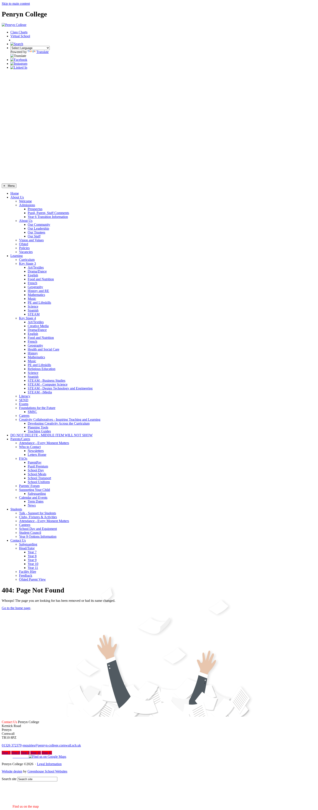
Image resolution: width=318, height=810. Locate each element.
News (32, 505)
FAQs (23, 458)
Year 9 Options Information (37, 536)
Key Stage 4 (27, 318)
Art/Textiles (36, 267)
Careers (24, 415)
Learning (16, 256)
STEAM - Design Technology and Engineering (60, 388)
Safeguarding (37, 493)
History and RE (38, 291)
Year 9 (32, 560)
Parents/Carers (20, 439)
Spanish (33, 310)
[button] (34, 756)
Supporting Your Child (34, 490)
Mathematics (36, 295)
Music (32, 298)
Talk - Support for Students (37, 513)
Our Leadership (38, 228)
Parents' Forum (29, 486)
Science (33, 306)
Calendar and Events (33, 497)
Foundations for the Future (37, 408)
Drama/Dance (37, 271)
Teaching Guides (39, 431)
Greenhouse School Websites (47, 771)
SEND (23, 400)
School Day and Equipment (38, 529)
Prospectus (35, 209)
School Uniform (39, 482)
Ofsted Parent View (32, 579)
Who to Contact (30, 447)
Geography (35, 287)
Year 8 (32, 556)
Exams (23, 404)
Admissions (27, 205)
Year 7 (32, 552)
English (33, 275)
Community (22, 40)
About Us (17, 197)
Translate (42, 52)
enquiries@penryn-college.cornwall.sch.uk (51, 745)
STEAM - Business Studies (46, 380)
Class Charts (18, 32)
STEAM (34, 314)
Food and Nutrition (41, 279)
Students (16, 509)
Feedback (25, 575)
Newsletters (36, 451)
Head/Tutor (27, 548)
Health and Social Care (43, 349)
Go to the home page (16, 608)
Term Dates (35, 501)
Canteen (24, 525)
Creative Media (38, 326)
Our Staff (34, 236)
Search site (9, 779)
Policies (24, 248)
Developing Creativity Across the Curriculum (59, 423)
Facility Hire (27, 571)
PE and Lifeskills (39, 302)
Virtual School (20, 36)
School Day (36, 470)
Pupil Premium (38, 466)
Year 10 (33, 564)
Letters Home (37, 454)
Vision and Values (31, 240)
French (32, 283)
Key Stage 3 (27, 263)
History (33, 353)
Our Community (39, 224)
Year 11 (33, 568)
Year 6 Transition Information (48, 217)
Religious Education (41, 369)
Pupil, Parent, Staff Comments (48, 213)
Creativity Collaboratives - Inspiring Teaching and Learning (59, 419)
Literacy (24, 396)
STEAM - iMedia (40, 392)
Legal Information (49, 764)
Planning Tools (38, 427)
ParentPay (35, 462)
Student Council (30, 532)
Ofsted (23, 244)
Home (14, 193)
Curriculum (27, 259)
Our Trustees (36, 232)
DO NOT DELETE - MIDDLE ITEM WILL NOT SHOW (51, 435)
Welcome (25, 201)
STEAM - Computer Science (47, 384)
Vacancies (26, 252)
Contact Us (18, 540)
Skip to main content (16, 3)
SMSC (32, 412)
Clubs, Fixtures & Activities (38, 517)
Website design (12, 771)
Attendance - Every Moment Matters (44, 443)
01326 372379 (12, 745)
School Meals (37, 474)
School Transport (39, 478)
